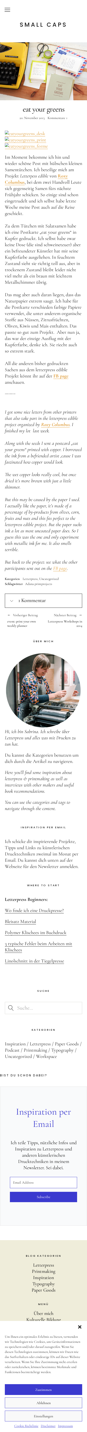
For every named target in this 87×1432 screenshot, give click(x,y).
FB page (60, 568)
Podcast (12, 1050)
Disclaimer (48, 1426)
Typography (62, 1050)
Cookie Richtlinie (26, 1426)
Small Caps (43, 25)
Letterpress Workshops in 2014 (63, 620)
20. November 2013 (32, 118)
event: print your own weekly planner (22, 620)
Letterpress (30, 579)
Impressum (65, 1426)
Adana (29, 584)
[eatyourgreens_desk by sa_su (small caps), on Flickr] (25, 134)
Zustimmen (43, 1390)
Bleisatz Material (20, 921)
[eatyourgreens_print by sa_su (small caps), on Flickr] (25, 140)
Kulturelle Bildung (43, 1320)
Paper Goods (67, 1044)
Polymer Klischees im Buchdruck (35, 933)
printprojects (43, 584)
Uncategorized (49, 579)
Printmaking (35, 1050)
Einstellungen (43, 1416)
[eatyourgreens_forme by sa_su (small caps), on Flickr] (26, 146)
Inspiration (15, 1044)
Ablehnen (43, 1403)
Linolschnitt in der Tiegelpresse (34, 961)
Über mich (43, 1313)
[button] (79, 1327)
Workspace (46, 1056)
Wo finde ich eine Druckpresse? (34, 910)
